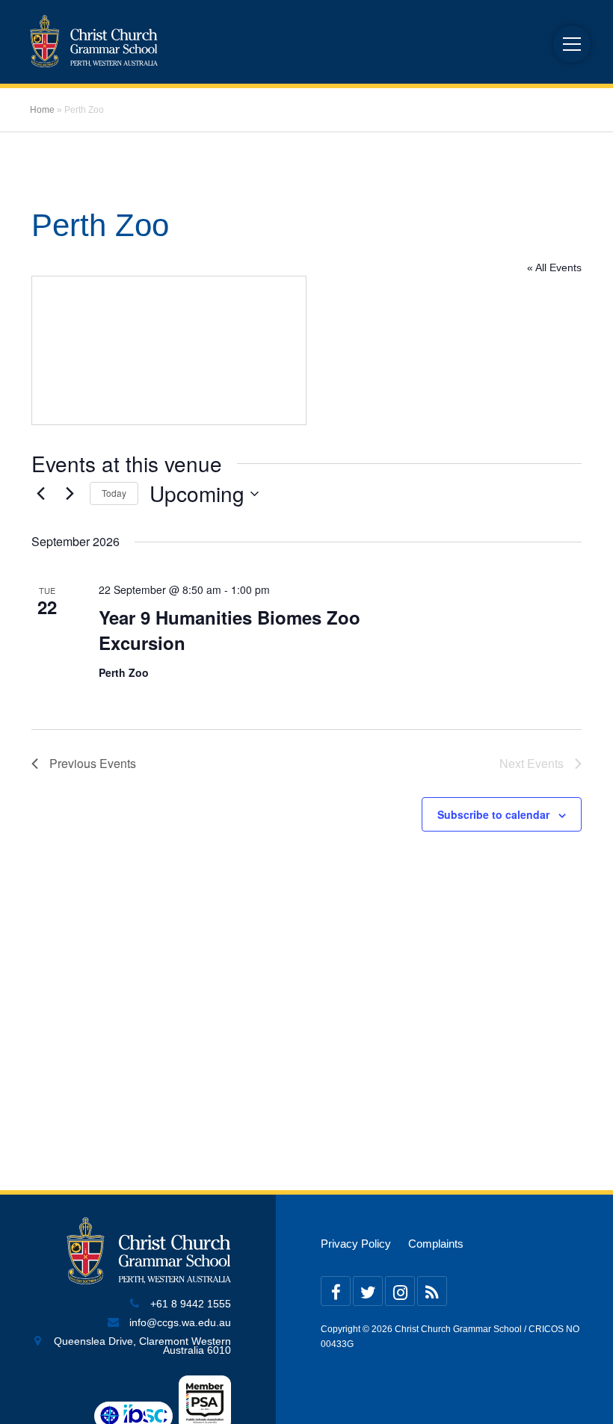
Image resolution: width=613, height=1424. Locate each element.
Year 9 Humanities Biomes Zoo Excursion (229, 629)
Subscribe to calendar (493, 814)
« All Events (554, 267)
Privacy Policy (356, 1244)
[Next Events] (69, 494)
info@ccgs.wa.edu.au (180, 1322)
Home (42, 110)
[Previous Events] (40, 494)
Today (114, 492)
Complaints (435, 1244)
